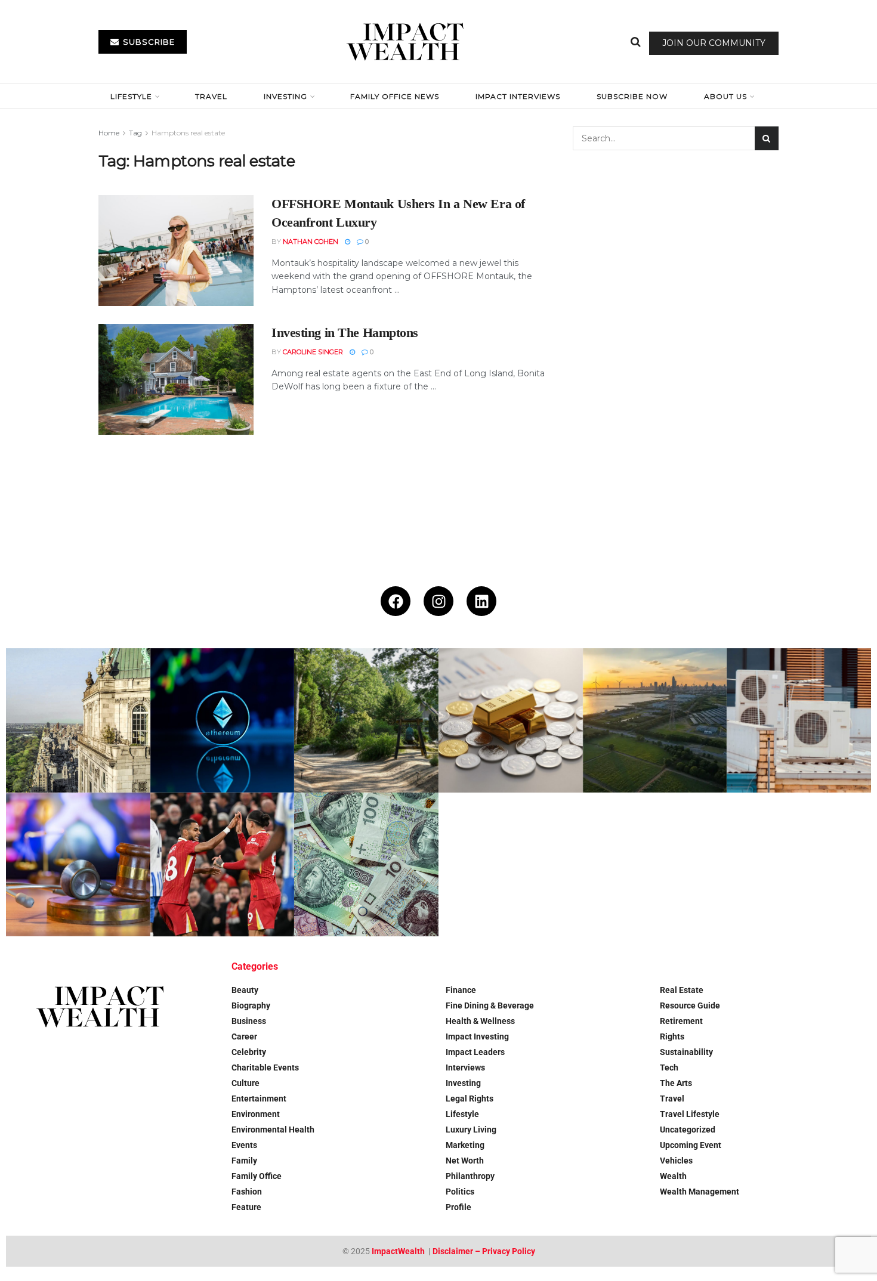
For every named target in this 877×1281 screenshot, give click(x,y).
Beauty (244, 990)
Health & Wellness (480, 1021)
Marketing (465, 1145)
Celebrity (248, 1052)
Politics (460, 1191)
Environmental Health (272, 1129)
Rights (672, 1036)
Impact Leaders (475, 1052)
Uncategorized (687, 1129)
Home (108, 132)
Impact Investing (477, 1036)
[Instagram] (438, 601)
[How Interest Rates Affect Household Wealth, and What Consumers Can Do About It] (366, 865)
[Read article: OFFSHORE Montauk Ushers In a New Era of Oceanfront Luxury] (176, 250)
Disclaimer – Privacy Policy (484, 1251)
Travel (211, 96)
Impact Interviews (517, 96)
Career (244, 1036)
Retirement (681, 1021)
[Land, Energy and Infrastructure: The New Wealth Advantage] (655, 720)
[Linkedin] (481, 601)
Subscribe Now (632, 96)
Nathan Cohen (310, 241)
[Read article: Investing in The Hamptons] (176, 379)
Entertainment (258, 1098)
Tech (669, 1067)
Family (244, 1160)
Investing (285, 96)
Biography (250, 1005)
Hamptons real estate (188, 132)
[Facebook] (395, 601)
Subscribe (148, 42)
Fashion (246, 1191)
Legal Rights (469, 1098)
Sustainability (686, 1052)
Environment (255, 1114)
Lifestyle (131, 96)
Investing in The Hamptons (344, 332)
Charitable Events (265, 1067)
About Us (725, 96)
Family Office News (394, 96)
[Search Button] (636, 42)
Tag (135, 132)
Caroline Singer (313, 352)
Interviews (465, 1067)
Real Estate (681, 990)
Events (244, 1145)
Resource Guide (690, 1005)
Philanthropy (470, 1176)
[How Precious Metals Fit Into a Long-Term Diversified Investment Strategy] (510, 720)
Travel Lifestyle (689, 1114)
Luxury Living (471, 1129)
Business (248, 1021)
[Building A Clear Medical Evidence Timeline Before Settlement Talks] (78, 865)
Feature (246, 1207)
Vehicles (676, 1160)
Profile (458, 1207)
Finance (461, 990)
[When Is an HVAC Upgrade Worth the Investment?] (799, 720)
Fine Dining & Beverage (490, 1005)
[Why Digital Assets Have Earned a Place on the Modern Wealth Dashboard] (222, 720)
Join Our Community (713, 43)
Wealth (673, 1176)
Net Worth (465, 1160)
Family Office (256, 1176)
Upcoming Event (690, 1145)
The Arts (676, 1083)
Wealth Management (699, 1191)
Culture (245, 1083)
